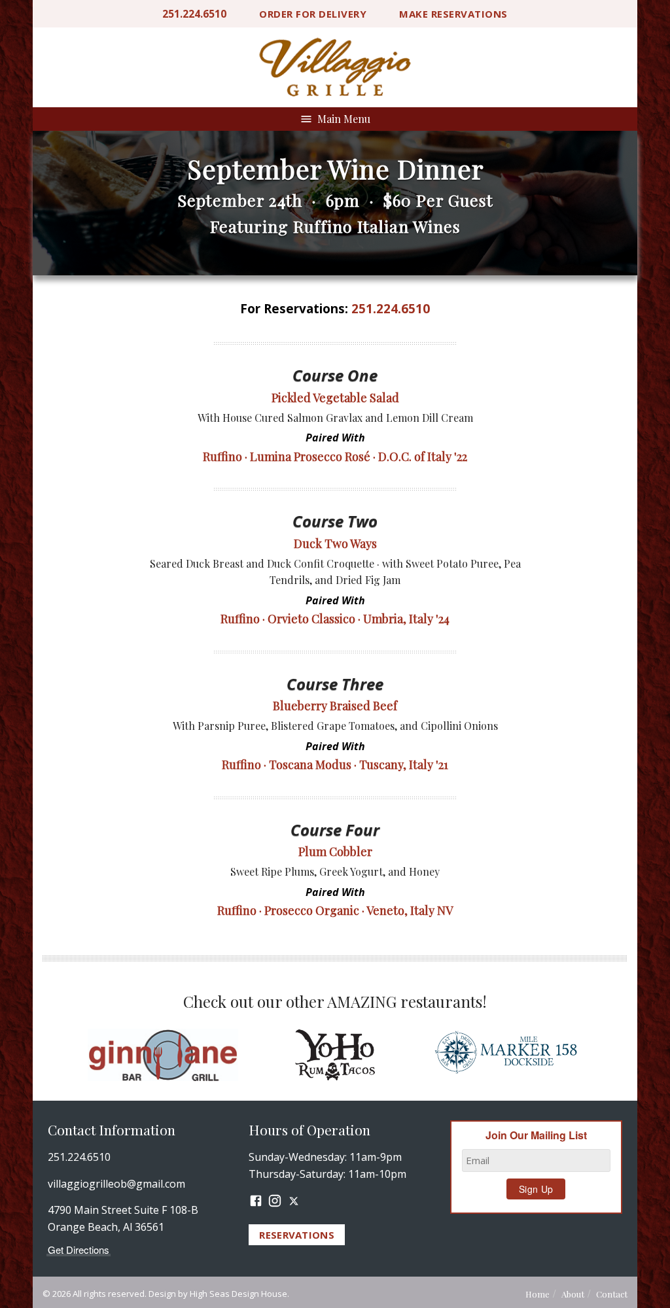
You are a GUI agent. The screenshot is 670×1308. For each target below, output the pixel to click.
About (572, 1293)
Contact (611, 1293)
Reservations (453, 13)
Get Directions (78, 1249)
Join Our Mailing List (536, 1135)
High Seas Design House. (239, 1293)
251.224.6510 (194, 14)
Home (537, 1293)
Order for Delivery (312, 14)
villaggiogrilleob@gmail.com (116, 1184)
